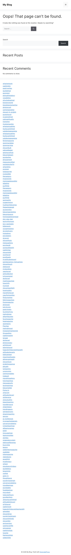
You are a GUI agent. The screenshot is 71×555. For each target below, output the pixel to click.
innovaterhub (8, 433)
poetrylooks (7, 309)
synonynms (7, 371)
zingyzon (6, 393)
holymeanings (8, 381)
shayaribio (6, 521)
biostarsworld (8, 103)
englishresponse (9, 364)
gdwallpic (6, 511)
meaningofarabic (9, 357)
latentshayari (7, 347)
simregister (7, 528)
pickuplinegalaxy (9, 95)
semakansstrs (8, 412)
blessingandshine (9, 212)
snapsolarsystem (9, 440)
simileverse (7, 397)
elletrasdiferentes (9, 443)
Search (5, 40)
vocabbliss (7, 98)
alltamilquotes (8, 316)
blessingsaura (8, 214)
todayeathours (8, 495)
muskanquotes (8, 124)
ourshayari (7, 255)
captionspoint (8, 336)
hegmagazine (8, 321)
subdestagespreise (10, 131)
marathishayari (8, 293)
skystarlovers (8, 231)
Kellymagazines (8, 300)
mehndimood (8, 328)
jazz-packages (8, 224)
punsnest (6, 93)
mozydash (6, 492)
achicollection (8, 274)
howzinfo (6, 283)
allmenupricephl (8, 359)
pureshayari (7, 114)
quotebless (7, 469)
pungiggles (7, 488)
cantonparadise (8, 110)
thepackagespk (8, 207)
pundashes (7, 157)
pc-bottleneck (8, 419)
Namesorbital (8, 535)
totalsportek (7, 172)
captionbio (7, 86)
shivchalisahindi (9, 100)
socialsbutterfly (8, 164)
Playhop (6, 326)
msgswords (7, 179)
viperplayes (7, 457)
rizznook (6, 286)
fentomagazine (8, 141)
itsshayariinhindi (9, 129)
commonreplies (8, 374)
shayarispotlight (9, 288)
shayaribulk (7, 148)
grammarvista (8, 145)
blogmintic (6, 471)
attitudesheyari (8, 395)
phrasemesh (7, 160)
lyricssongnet (8, 276)
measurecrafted (9, 162)
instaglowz (7, 233)
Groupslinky (7, 333)
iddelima (6, 183)
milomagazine (8, 454)
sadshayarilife (8, 526)
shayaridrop (7, 514)
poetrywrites (7, 88)
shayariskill (7, 252)
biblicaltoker (7, 355)
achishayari (7, 345)
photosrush (7, 107)
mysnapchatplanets (10, 421)
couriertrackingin (9, 481)
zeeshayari (7, 271)
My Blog (7, 4)
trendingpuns (8, 409)
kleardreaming (8, 402)
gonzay (5, 416)
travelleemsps (8, 485)
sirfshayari (7, 504)
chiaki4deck (7, 407)
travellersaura (8, 404)
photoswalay (7, 343)
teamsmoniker (8, 435)
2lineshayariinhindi (10, 500)
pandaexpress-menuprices (13, 262)
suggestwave (8, 202)
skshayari (6, 340)
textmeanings (8, 385)
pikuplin (5, 366)
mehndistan (7, 314)
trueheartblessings (10, 205)
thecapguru (7, 176)
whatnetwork (7, 84)
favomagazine (8, 319)
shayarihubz (7, 240)
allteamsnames (8, 428)
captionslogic (7, 530)
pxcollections (7, 497)
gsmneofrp (7, 200)
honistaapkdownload (10, 217)
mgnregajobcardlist (10, 181)
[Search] (33, 29)
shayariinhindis (8, 519)
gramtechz (7, 324)
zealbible (6, 452)
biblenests (7, 226)
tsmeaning (7, 369)
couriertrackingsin (9, 516)
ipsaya (5, 447)
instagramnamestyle (10, 331)
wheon (5, 464)
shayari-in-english (9, 112)
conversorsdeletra (9, 423)
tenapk (5, 338)
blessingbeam (8, 155)
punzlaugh (6, 245)
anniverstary (7, 523)
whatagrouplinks (9, 126)
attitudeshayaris (9, 352)
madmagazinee (8, 281)
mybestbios (7, 269)
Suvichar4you (8, 312)
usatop (5, 473)
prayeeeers (7, 236)
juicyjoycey (7, 307)
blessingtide (7, 388)
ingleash (6, 376)
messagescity (8, 383)
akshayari (6, 278)
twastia (5, 533)
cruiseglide (7, 174)
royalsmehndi (8, 117)
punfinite (6, 186)
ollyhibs (5, 438)
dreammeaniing (8, 414)
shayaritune (7, 362)
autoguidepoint (8, 248)
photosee (6, 305)
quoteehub (7, 91)
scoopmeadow (8, 229)
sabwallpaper (8, 150)
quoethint (6, 459)
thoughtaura (7, 478)
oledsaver (6, 267)
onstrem (6, 169)
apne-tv (6, 476)
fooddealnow (8, 490)
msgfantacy (7, 462)
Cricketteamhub (9, 426)
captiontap (7, 250)
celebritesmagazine (10, 450)
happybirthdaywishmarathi (13, 350)
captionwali (7, 507)
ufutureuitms (7, 400)
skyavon (6, 238)
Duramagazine (8, 302)
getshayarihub (8, 153)
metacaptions (8, 243)
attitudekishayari (9, 502)
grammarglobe (8, 143)
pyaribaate (7, 257)
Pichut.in (6, 390)
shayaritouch (7, 264)
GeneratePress (45, 552)
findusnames (7, 297)
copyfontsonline (9, 295)
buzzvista (6, 445)
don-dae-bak (8, 219)
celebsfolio (7, 538)
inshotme (6, 122)
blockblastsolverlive (10, 105)
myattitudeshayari (9, 259)
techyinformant (8, 221)
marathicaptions (9, 378)
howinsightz (7, 290)
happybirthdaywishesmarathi (13, 509)
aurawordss (7, 210)
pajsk (5, 431)
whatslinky (7, 167)
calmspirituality (8, 119)
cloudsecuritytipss (9, 466)
